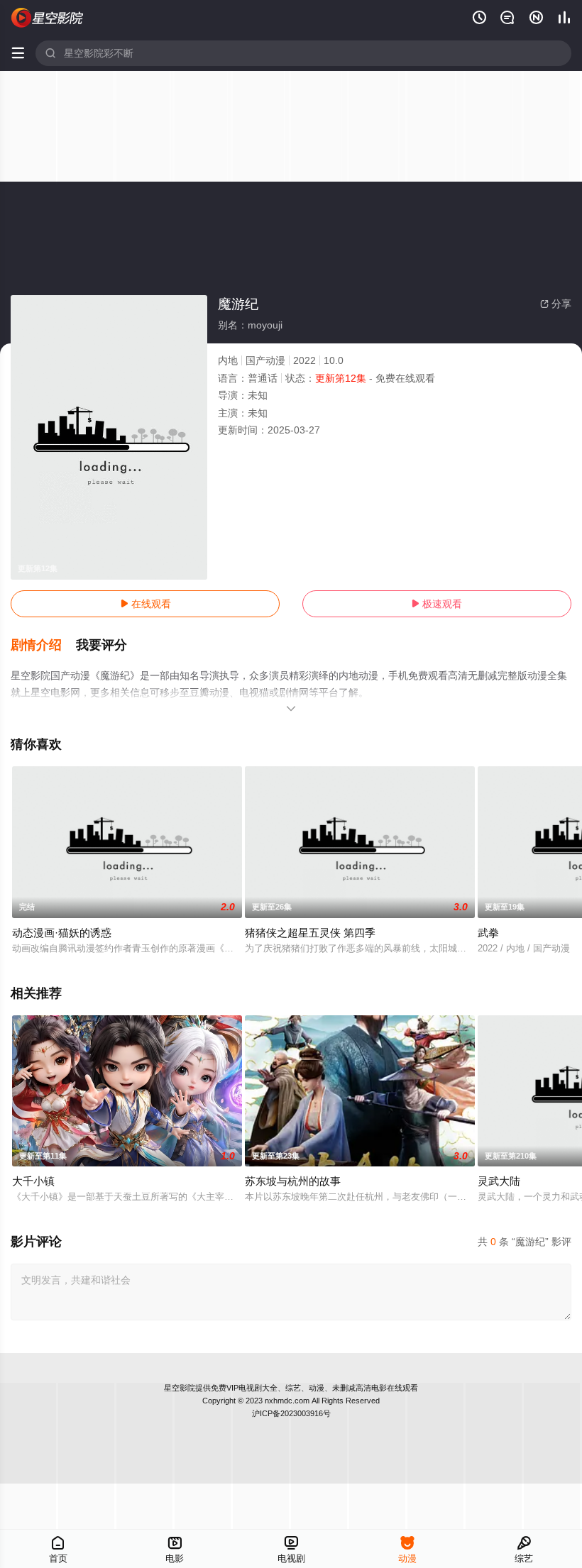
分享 (555, 303)
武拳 (488, 933)
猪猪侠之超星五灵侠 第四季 (310, 933)
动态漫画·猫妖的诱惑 (61, 933)
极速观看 (436, 603)
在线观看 (145, 603)
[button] (43, 646)
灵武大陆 (499, 1181)
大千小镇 (33, 1181)
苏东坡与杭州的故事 (293, 1181)
